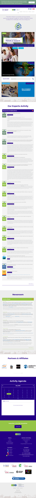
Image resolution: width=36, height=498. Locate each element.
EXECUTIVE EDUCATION (6, 83)
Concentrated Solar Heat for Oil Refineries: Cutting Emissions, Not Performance (17, 154)
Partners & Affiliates (10, 443)
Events (26, 442)
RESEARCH (4, 33)
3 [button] (16, 373)
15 (22, 393)
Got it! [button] (32, 2)
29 (13, 390)
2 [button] (15, 373)
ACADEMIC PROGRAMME (29, 83)
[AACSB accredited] (20, 466)
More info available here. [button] (18, 3)
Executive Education (9, 442)
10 (31, 392)
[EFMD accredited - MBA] (27, 466)
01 (22, 390)
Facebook (10, 449)
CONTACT (33, 11)
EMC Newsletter (10, 455)
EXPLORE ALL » (31, 347)
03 (31, 390)
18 (4, 395)
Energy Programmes (26, 439)
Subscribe (18, 426)
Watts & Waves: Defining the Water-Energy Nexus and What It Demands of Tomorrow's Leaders (18, 302)
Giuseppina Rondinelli (10, 342)
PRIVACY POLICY (25, 11)
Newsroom (10, 441)
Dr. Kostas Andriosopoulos (13, 274)
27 (4, 390)
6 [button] (20, 373)
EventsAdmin (20, 492)
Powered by (16, 492)
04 (4, 392)
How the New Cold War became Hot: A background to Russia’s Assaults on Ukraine (17, 247)
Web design (17, 491)
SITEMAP (30, 11)
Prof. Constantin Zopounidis (20, 274)
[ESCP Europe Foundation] (6, 466)
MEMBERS (21, 11)
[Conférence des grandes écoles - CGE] (19, 472)
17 (31, 393)
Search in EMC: (6, 78)
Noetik (20, 491)
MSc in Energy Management (16, 339)
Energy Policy (10, 273)
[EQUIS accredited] (14, 466)
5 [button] (19, 373)
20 (13, 395)
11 (4, 393)
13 (13, 393)
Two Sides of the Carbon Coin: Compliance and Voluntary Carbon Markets (16, 202)
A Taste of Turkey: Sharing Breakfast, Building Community (12, 329)
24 (31, 395)
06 (13, 392)
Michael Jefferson (13, 268)
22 (22, 395)
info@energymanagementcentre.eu (27, 454)
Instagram (10, 452)
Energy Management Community (26, 443)
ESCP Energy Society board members (20, 330)
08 (22, 392)
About (10, 439)
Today (18, 398)
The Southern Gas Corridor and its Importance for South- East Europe (16, 255)
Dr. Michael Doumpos (25, 274)
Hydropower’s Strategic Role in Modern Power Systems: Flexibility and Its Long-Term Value (17, 312)
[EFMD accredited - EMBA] (9, 472)
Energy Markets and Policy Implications (12, 271)
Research (26, 441)
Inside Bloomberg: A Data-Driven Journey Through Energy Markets (13, 320)
